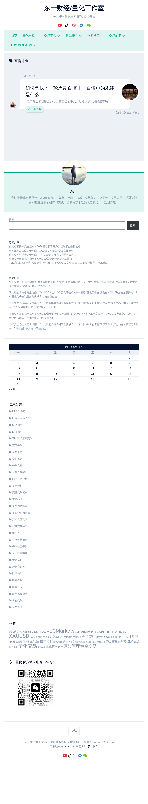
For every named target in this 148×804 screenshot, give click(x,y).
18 (37, 373)
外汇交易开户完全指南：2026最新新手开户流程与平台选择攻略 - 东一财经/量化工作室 (57, 281)
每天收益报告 (19, 553)
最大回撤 (87, 641)
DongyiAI (69, 746)
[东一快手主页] (59, 25)
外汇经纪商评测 (21, 641)
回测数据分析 (19, 478)
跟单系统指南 (19, 593)
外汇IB (124, 637)
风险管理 (17, 607)
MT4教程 (17, 424)
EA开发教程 (19, 411)
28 (92, 379)
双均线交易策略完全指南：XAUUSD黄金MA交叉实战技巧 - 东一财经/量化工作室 (54, 292)
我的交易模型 (19, 526)
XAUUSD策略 (36, 637)
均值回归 (117, 637)
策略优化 (17, 559)
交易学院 (93, 35)
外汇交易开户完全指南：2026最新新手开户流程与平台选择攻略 (44, 246)
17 (18, 373)
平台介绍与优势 (21, 512)
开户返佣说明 (19, 519)
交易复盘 (47, 637)
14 (92, 368)
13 (74, 368)
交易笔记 (115, 35)
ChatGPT (36, 631)
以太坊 (99, 636)
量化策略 (52, 646)
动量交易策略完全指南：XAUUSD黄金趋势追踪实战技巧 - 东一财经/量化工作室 (53, 313)
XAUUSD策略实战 (22, 438)
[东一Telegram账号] (81, 25)
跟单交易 (133, 641)
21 (92, 373)
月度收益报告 (19, 539)
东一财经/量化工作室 (74, 8)
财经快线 (125, 112)
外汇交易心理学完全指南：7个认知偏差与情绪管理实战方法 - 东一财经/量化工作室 (55, 303)
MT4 (105, 631)
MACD (100, 632)
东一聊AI (92, 746)
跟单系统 (13, 647)
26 (55, 379)
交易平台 (50, 35)
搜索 (11, 219)
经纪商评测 (18, 566)
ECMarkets (62, 631)
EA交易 (45, 632)
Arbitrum (27, 632)
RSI (121, 632)
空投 (94, 642)
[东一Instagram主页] (74, 25)
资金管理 (111, 641)
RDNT (116, 632)
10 (18, 368)
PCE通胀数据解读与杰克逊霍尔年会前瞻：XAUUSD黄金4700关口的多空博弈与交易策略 (58, 262)
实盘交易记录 (19, 492)
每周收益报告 (19, 546)
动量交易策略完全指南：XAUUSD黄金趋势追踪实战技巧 (40, 258)
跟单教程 (17, 580)
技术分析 (46, 641)
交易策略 (68, 637)
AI (21, 631)
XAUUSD (19, 636)
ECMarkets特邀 (21, 45)
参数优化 (108, 637)
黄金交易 (88, 646)
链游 (60, 646)
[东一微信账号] (88, 25)
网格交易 (101, 641)
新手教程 (79, 642)
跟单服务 (72, 35)
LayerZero (90, 631)
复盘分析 (17, 485)
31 (18, 384)
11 (37, 368)
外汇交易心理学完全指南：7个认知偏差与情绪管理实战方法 (42, 254)
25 (37, 379)
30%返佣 (14, 631)
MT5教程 (17, 431)
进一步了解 (34, 109)
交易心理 (57, 637)
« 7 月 (12, 389)
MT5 (110, 631)
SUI (125, 631)
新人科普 (57, 641)
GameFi (79, 631)
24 (18, 379)
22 (111, 373)
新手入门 (17, 532)
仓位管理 (88, 637)
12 (55, 368)
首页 (14, 35)
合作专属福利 (19, 472)
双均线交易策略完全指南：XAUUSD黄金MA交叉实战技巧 (41, 250)
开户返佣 (34, 641)
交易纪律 (77, 637)
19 (55, 373)
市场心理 (17, 499)
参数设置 (17, 465)
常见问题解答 (19, 505)
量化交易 (28, 35)
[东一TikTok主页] (66, 25)
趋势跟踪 (122, 641)
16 (129, 368)
